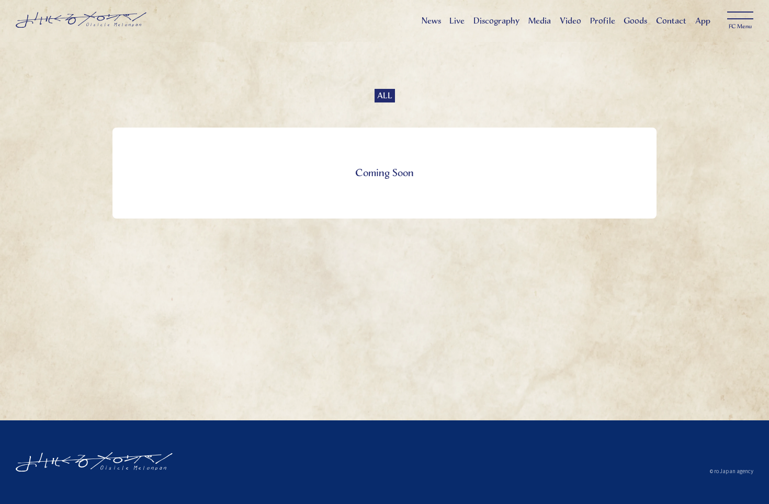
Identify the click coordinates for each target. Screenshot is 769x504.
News (431, 21)
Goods (635, 21)
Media (539, 21)
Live (457, 21)
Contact (671, 21)
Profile (602, 21)
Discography (496, 21)
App (702, 21)
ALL (384, 95)
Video (570, 21)
